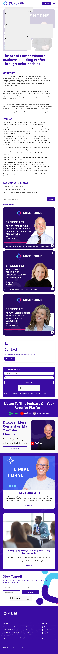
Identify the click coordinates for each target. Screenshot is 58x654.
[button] (53, 3)
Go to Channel (15, 448)
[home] (13, 3)
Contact (46, 3)
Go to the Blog (29, 505)
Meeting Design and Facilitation (11, 632)
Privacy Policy (23, 393)
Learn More (29, 565)
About (27, 626)
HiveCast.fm (34, 192)
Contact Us (9, 359)
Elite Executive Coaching (9, 629)
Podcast (28, 632)
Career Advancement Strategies (11, 626)
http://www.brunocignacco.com (17, 189)
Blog (27, 629)
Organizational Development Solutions (12, 638)
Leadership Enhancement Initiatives (12, 635)
